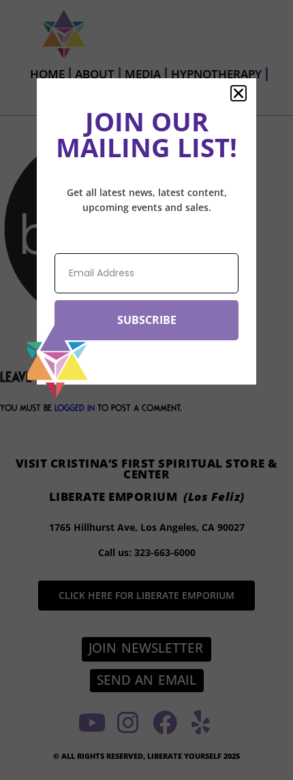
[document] (146, 390)
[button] (238, 93)
